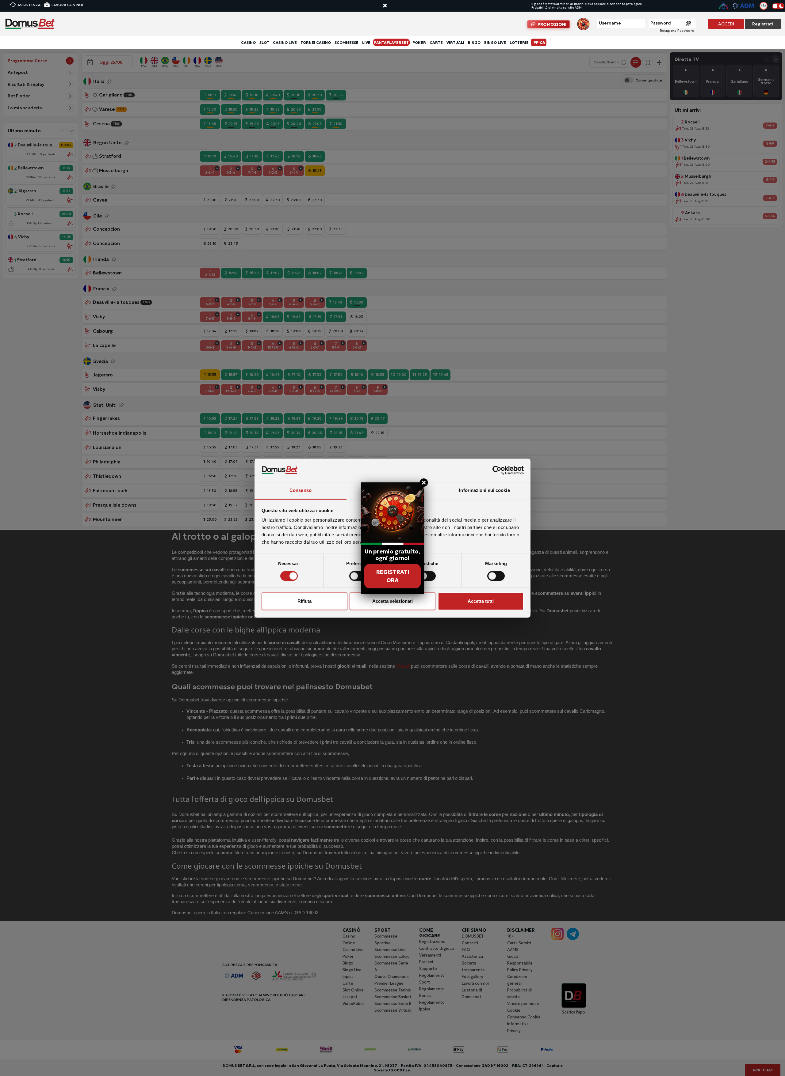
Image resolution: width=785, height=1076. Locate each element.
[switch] (358, 576)
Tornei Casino (316, 42)
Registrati (762, 24)
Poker (419, 42)
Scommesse (346, 42)
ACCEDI (726, 24)
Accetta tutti (481, 601)
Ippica (538, 42)
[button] (390, 5)
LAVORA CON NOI (67, 4)
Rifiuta (304, 601)
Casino (248, 42)
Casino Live (285, 42)
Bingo (474, 42)
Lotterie (519, 42)
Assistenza (28, 4)
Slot (264, 42)
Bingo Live (495, 42)
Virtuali (455, 42)
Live (366, 42)
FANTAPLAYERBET (391, 42)
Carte (436, 42)
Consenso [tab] (300, 490)
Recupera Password (677, 30)
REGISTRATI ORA (392, 576)
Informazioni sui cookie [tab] (484, 490)
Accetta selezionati (392, 601)
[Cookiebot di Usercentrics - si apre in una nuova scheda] (497, 470)
